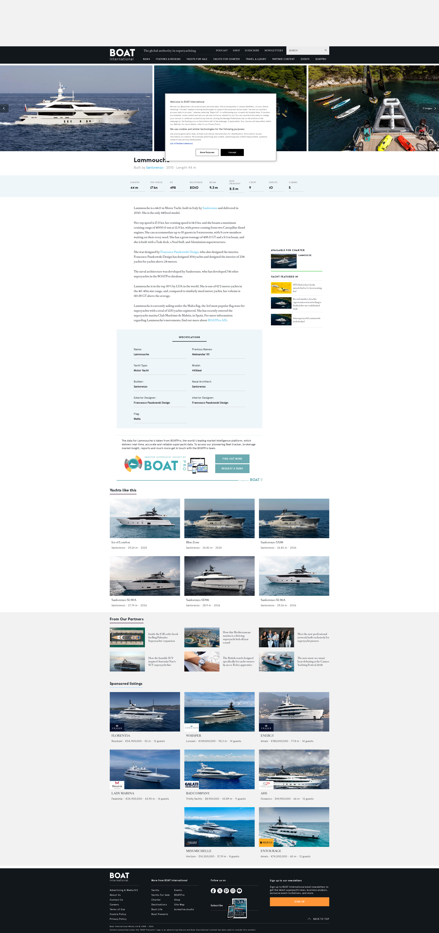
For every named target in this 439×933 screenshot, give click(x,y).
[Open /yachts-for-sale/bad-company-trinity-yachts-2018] (219, 769)
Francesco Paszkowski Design (179, 252)
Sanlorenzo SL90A (123, 600)
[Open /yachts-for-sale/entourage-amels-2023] (294, 827)
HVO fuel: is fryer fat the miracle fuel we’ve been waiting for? (307, 288)
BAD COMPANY (198, 793)
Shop (177, 900)
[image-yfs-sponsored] (117, 730)
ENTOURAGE (271, 851)
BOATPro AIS (217, 320)
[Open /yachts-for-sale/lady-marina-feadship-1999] (145, 769)
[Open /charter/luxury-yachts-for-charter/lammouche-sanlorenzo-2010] (284, 261)
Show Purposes (207, 152)
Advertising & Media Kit (124, 890)
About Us (115, 895)
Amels (264, 741)
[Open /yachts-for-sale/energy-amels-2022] (294, 712)
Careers (114, 904)
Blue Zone (192, 542)
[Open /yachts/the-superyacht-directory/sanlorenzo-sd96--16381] (219, 576)
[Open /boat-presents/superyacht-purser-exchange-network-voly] (276, 637)
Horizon (191, 856)
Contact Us (116, 900)
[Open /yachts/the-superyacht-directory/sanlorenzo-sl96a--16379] (294, 576)
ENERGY (267, 736)
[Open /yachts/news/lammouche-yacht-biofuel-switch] (281, 320)
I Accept (232, 152)
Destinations (159, 904)
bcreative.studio (184, 909)
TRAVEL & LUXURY (256, 59)
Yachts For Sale (160, 895)
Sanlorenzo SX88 (272, 542)
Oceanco (266, 798)
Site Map (179, 904)
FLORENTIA (120, 736)
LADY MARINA (122, 793)
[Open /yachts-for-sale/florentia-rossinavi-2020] (145, 712)
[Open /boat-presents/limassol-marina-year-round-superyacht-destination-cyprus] (202, 637)
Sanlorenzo (154, 167)
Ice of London (120, 542)
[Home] (125, 55)
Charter (156, 900)
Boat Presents (159, 914)
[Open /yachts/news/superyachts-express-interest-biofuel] (281, 303)
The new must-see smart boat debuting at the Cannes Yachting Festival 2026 (313, 661)
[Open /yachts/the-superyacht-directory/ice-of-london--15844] (145, 518)
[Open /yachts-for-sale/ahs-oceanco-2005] (294, 769)
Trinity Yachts (194, 798)
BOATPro (179, 895)
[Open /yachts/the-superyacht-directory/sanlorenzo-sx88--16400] (294, 518)
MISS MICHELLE (198, 851)
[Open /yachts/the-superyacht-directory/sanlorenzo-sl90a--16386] (145, 576)
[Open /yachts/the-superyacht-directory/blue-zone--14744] (219, 518)
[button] (4, 108)
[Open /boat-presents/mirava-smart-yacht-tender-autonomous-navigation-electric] (276, 661)
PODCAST (222, 50)
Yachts (155, 890)
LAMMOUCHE (305, 255)
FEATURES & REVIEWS (168, 59)
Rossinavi (116, 741)
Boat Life (156, 909)
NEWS (146, 59)
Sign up (299, 901)
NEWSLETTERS (273, 50)
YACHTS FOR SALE (197, 59)
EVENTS (305, 59)
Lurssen (190, 741)
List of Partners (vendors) (181, 143)
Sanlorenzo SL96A (273, 600)
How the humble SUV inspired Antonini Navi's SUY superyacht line (162, 661)
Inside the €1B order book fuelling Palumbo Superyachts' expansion (163, 637)
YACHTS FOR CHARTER (226, 59)
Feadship (117, 798)
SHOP (236, 50)
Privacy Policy (118, 919)
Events (178, 890)
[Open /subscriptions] (234, 909)
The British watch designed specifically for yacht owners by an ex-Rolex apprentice (238, 661)
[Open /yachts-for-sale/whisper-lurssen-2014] (219, 712)
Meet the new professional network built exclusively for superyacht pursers (313, 637)
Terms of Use (117, 909)
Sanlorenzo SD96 (197, 600)
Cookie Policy (118, 914)
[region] (220, 127)
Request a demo (232, 468)
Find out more (232, 458)
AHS (264, 793)
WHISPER (193, 736)
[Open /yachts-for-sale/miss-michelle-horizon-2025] (219, 827)
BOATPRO (321, 59)
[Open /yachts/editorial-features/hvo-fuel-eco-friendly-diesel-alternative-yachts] (281, 288)
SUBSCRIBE (252, 50)
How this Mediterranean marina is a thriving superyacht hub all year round (237, 637)
